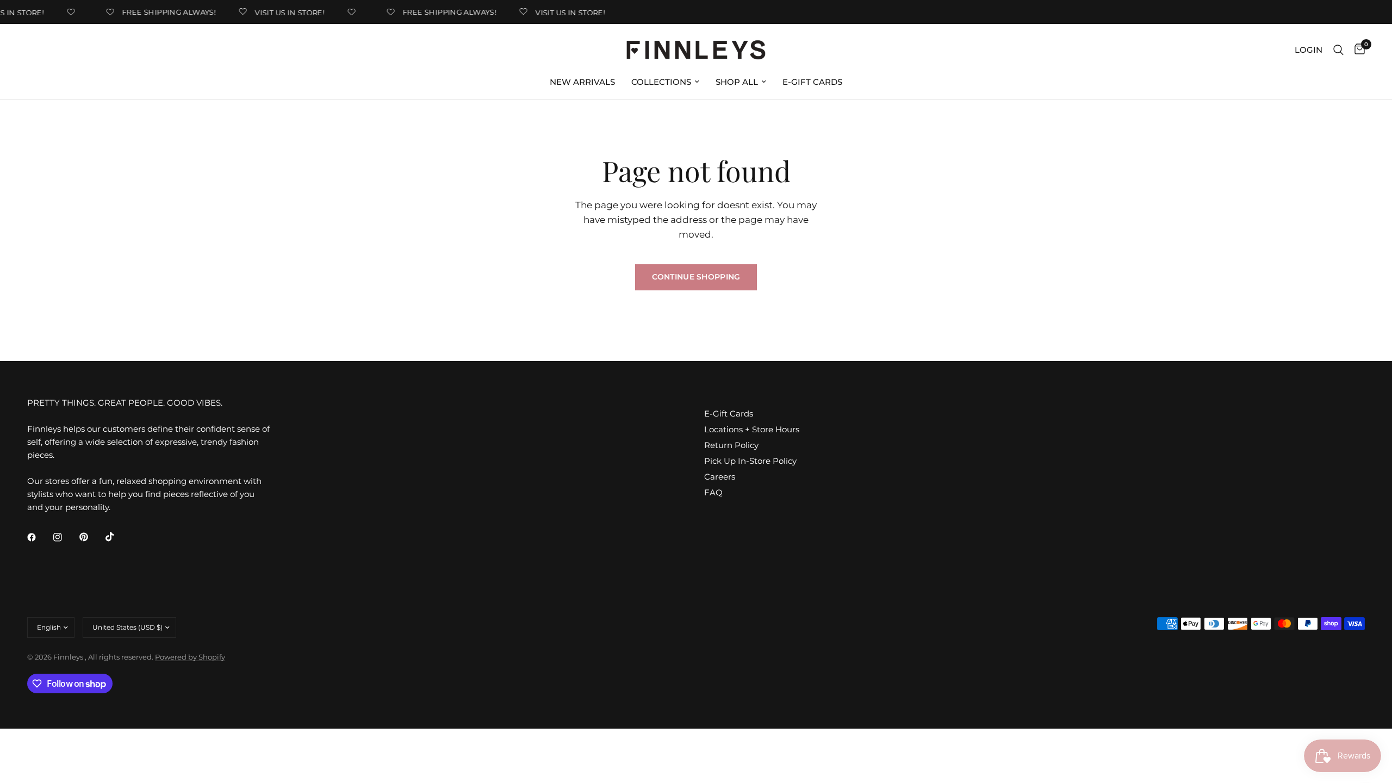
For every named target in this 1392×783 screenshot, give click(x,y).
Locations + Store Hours (751, 429)
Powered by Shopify (190, 656)
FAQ (713, 492)
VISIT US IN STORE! (284, 12)
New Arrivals (582, 82)
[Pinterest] (91, 537)
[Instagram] (65, 537)
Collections (661, 82)
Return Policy (731, 445)
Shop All (737, 82)
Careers (719, 476)
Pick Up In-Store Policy (750, 461)
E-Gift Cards (812, 82)
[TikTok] (117, 537)
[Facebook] (39, 537)
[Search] (1338, 49)
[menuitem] (582, 82)
